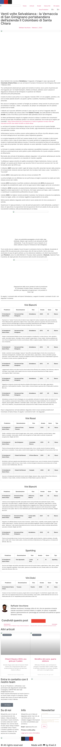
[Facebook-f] (27, 739)
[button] (33, 621)
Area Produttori (43, 9)
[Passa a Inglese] (58, 9)
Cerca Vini (47, 6)
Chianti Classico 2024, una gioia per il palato (15, 660)
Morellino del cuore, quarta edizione (45, 660)
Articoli (32, 6)
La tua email (44, 713)
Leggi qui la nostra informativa (30, 733)
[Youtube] (6, 2)
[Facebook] (2, 2)
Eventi (39, 6)
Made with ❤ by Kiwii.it (43, 745)
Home (24, 6)
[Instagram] (10, 2)
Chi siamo (56, 6)
